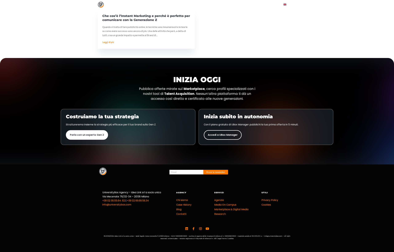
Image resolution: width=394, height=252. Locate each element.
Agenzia (219, 200)
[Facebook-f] (194, 229)
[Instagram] (200, 229)
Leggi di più (108, 41)
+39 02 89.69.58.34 (138, 200)
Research (220, 214)
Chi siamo (182, 200)
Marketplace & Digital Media (231, 209)
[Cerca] (295, 5)
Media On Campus (225, 205)
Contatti (270, 4)
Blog (254, 4)
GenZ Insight (237, 4)
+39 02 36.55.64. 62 (113, 200)
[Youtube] (207, 229)
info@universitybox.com (116, 204)
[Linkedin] (187, 229)
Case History (216, 4)
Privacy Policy (269, 200)
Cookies (266, 205)
